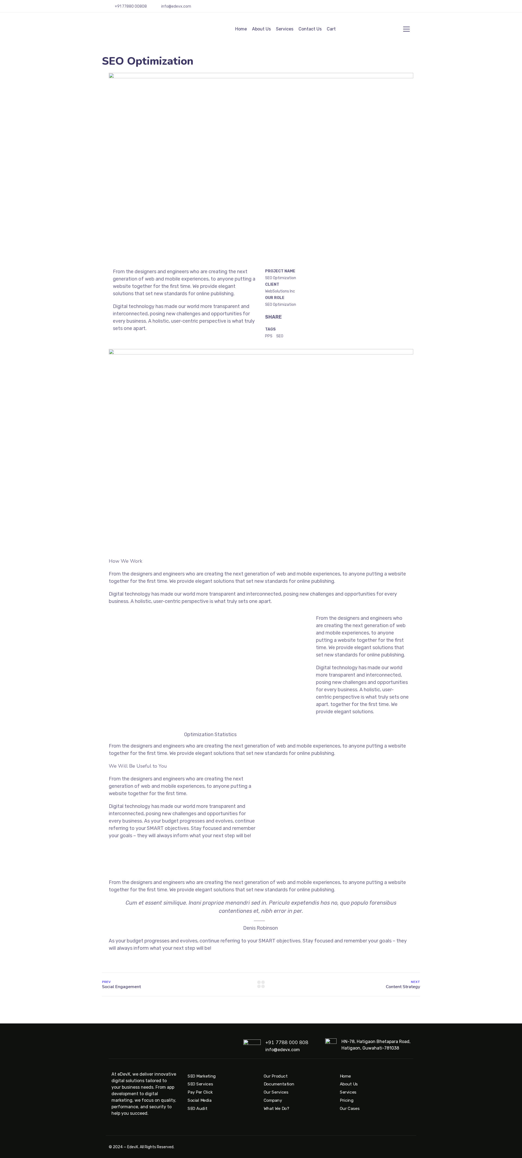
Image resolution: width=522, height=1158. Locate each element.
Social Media (200, 1100)
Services (284, 29)
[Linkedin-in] (411, 8)
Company (273, 1100)
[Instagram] (395, 8)
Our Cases (349, 1108)
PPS (268, 336)
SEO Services (200, 1084)
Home (241, 29)
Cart (331, 29)
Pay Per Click (200, 1092)
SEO (279, 336)
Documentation (279, 1084)
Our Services (276, 1092)
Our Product (275, 1076)
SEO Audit (197, 1108)
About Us (261, 29)
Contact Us (310, 29)
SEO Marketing (202, 1076)
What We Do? (276, 1108)
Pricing (346, 1100)
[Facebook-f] (403, 8)
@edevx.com (179, 6)
